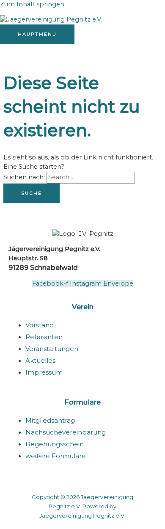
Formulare (82, 402)
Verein (83, 306)
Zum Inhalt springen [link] (32, 4)
